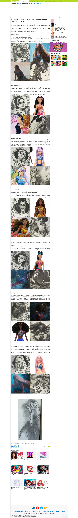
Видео (30, 3)
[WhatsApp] (16, 446)
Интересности (24, 3)
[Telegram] (15, 446)
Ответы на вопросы (35, 513)
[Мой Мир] (18, 446)
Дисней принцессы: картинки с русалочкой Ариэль (42, 461)
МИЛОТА (43, 1)
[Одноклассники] (13, 446)
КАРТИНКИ (13, 3)
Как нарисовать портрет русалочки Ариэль (42, 488)
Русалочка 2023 (18, 443)
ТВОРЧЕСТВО (49, 1)
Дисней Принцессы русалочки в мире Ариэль (29, 460)
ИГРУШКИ (55, 1)
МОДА (60, 1)
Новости (19, 3)
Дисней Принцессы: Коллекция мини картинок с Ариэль (30, 474)
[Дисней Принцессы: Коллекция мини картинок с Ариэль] (30, 468)
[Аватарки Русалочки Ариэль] (17, 482)
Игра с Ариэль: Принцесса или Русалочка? (17, 474)
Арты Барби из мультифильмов (60, 21)
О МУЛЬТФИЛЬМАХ (24, 1)
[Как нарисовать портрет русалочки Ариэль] (43, 483)
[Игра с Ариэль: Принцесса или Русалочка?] (17, 469)
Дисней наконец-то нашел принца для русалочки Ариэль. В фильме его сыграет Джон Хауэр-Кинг (43, 475)
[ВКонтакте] (12, 446)
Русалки (23, 443)
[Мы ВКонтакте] (33, 508)
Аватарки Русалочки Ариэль (15, 488)
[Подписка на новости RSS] (45, 508)
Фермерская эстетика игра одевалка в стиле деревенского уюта (60, 37)
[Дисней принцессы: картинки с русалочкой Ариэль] (43, 455)
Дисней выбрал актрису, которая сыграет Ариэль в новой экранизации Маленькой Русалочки (17, 461)
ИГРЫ (35, 1)
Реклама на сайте (43, 513)
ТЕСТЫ (38, 1)
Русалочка (14, 443)
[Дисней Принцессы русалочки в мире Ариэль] (30, 455)
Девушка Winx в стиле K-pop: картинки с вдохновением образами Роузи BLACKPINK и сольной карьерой (59, 29)
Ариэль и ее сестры (31, 443)
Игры (34, 3)
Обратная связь (27, 513)
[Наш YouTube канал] (37, 508)
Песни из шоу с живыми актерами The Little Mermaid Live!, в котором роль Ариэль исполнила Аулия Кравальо (30, 490)
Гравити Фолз (39, 3)
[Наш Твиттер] (41, 508)
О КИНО (31, 1)
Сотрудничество (52, 513)
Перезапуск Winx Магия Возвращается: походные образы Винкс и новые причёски (60, 25)
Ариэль (26, 443)
